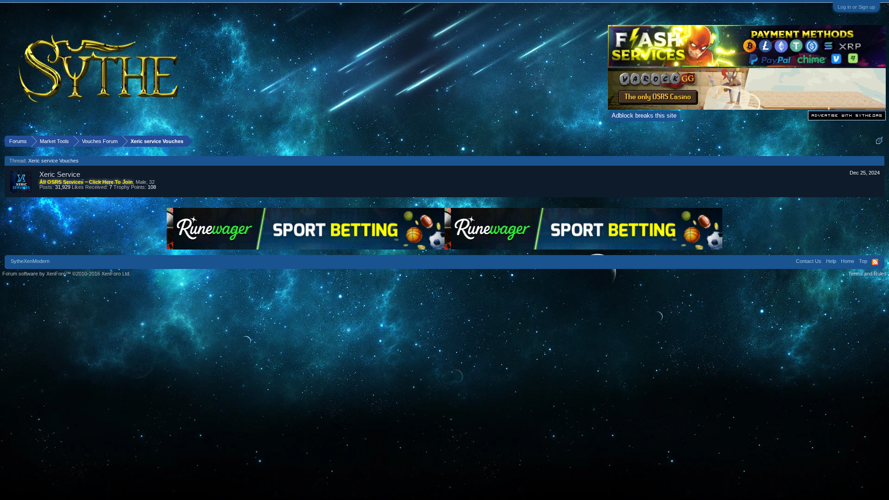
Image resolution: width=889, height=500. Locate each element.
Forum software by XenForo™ (66, 273)
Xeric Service (59, 174)
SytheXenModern (30, 261)
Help (831, 261)
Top (863, 261)
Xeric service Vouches (53, 160)
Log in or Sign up (856, 7)
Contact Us (808, 261)
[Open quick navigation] (879, 141)
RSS (875, 262)
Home (847, 261)
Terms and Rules (867, 273)
